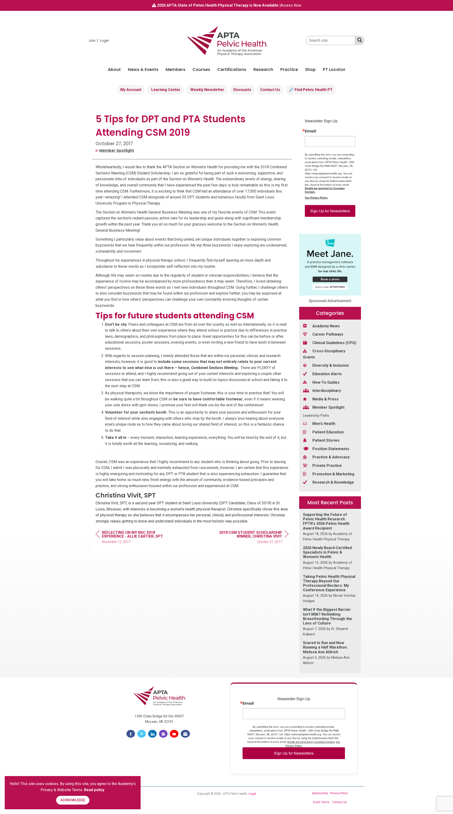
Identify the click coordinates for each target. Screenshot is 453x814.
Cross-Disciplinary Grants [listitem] (324, 354)
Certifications (231, 69)
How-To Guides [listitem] (326, 382)
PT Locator (334, 69)
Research (263, 69)
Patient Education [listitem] (328, 432)
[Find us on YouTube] (174, 734)
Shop (310, 69)
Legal (252, 793)
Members (175, 69)
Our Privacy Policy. (316, 197)
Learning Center (165, 89)
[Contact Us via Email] (185, 734)
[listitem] (93, 40)
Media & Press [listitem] (325, 399)
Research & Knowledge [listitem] (333, 482)
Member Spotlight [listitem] (328, 407)
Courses (201, 69)
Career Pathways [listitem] (327, 334)
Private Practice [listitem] (327, 465)
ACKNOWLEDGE (72, 800)
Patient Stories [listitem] (326, 440)
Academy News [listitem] (326, 326)
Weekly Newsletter (206, 89)
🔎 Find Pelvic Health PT (311, 89)
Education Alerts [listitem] (327, 374)
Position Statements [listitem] (330, 449)
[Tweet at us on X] (141, 734)
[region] (253, 538)
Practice (289, 69)
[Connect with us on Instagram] (163, 734)
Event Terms (321, 802)
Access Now (290, 5)
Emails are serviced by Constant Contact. (325, 189)
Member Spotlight (116, 150)
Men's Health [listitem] (323, 423)
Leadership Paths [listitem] (316, 416)
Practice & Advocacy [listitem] (331, 457)
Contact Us (270, 89)
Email (310, 131)
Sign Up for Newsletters (330, 211)
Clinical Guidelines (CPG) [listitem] (334, 343)
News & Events (143, 69)
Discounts (242, 89)
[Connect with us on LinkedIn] (152, 734)
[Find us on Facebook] (130, 734)
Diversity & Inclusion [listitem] (330, 365)
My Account (130, 89)
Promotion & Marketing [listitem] (333, 474)
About (114, 69)
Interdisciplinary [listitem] (326, 390)
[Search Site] (358, 40)
